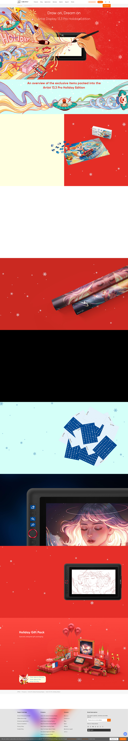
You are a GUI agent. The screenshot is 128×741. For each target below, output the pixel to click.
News (65, 723)
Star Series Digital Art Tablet (48, 731)
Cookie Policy (20, 729)
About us (66, 715)
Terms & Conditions (22, 723)
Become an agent (68, 729)
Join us (65, 731)
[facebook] (90, 726)
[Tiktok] (98, 726)
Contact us (66, 718)
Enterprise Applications (22, 721)
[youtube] (102, 726)
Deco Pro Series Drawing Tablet (48, 723)
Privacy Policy (20, 726)
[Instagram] (88, 726)
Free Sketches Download (24, 583)
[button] (106, 2)
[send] (109, 720)
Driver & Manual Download (23, 715)
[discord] (93, 726)
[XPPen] (23, 2)
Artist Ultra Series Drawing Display (49, 715)
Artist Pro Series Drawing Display (36, 691)
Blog (65, 721)
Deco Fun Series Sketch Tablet (48, 729)
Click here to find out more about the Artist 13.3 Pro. (37, 679)
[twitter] (100, 726)
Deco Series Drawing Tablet (47, 726)
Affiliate (66, 726)
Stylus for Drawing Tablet (47, 734)
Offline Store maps (21, 718)
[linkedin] (95, 726)
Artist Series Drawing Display (48, 721)
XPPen (18, 691)
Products (24, 691)
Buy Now (106, 5)
